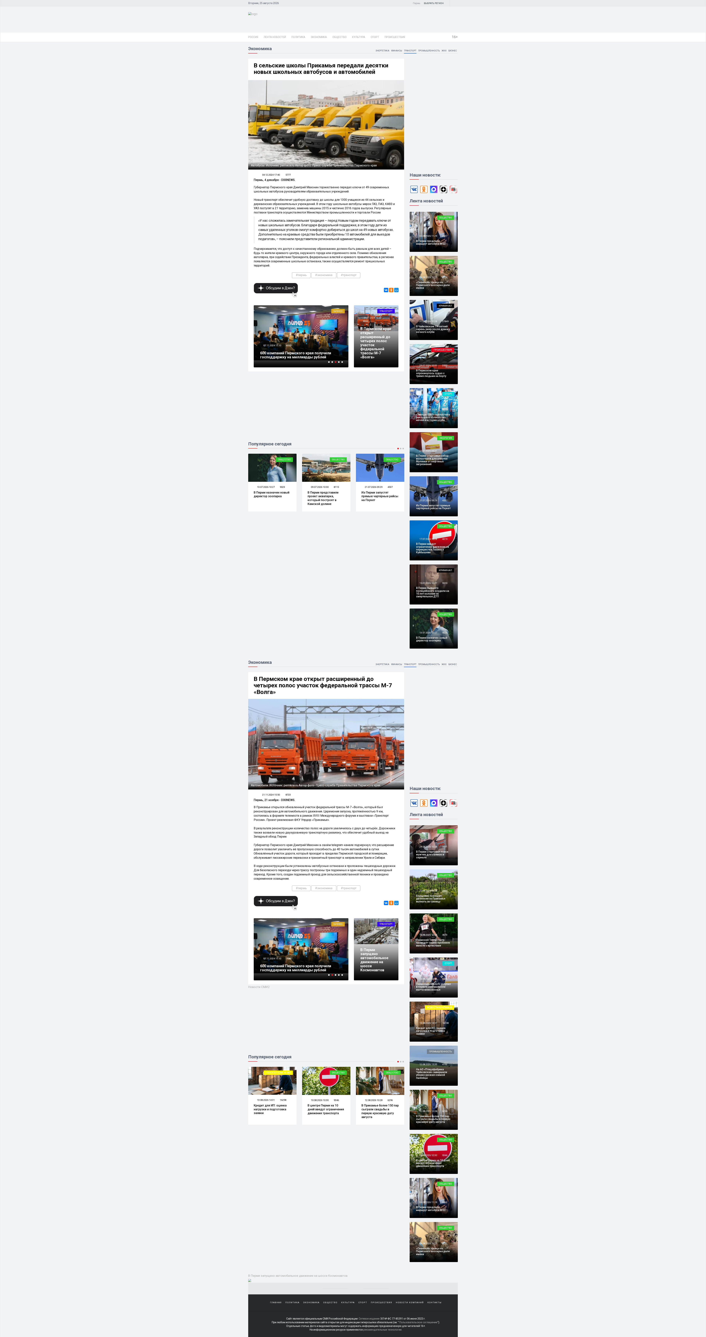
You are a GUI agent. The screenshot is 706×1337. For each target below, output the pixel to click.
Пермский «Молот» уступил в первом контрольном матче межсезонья (433, 986)
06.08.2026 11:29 (428, 236)
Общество (339, 37)
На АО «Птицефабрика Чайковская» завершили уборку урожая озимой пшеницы (431, 1073)
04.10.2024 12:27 (272, 341)
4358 (336, 487)
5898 (288, 341)
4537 (282, 487)
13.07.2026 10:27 (428, 632)
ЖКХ (444, 50)
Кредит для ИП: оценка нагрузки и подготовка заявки (430, 1031)
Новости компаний (439, 1007)
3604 (444, 890)
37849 (445, 321)
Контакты (434, 1302)
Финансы (396, 50)
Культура (358, 37)
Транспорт (410, 50)
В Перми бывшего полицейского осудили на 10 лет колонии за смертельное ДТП (432, 592)
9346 (444, 1155)
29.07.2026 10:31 (428, 365)
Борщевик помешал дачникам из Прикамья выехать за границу (430, 898)
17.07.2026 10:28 (428, 539)
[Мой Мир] (396, 290)
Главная (276, 1302)
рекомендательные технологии (382, 1329)
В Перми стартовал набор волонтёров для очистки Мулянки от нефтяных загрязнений (379, 498)
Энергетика (382, 50)
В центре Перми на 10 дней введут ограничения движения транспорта (433, 1163)
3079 (444, 409)
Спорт (375, 37)
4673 (444, 934)
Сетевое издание (369, 1318)
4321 (390, 487)
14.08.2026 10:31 (428, 979)
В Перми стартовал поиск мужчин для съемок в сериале (432, 854)
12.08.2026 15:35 (428, 1064)
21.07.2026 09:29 (265, 487)
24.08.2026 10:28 (428, 846)
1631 (444, 846)
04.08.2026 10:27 (319, 487)
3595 (444, 979)
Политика (298, 37)
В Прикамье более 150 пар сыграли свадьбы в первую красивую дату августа (272, 1111)
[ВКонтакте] (386, 290)
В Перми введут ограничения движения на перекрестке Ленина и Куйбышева (432, 548)
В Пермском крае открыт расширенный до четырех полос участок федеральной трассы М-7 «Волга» (375, 343)
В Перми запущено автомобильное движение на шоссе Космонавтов (374, 960)
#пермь (301, 275)
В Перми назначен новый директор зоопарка (431, 639)
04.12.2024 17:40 (271, 174)
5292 (390, 1100)
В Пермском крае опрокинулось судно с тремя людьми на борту (431, 373)
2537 (444, 236)
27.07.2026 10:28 (428, 409)
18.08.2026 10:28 (428, 934)
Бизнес (452, 50)
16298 (445, 1023)
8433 (365, 942)
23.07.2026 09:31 (373, 487)
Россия (253, 37)
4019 (444, 539)
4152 (444, 1064)
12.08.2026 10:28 (265, 1100)
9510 (444, 583)
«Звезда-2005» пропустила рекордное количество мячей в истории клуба (433, 417)
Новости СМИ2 (259, 987)
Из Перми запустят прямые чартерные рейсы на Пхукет (272, 496)
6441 (288, 954)
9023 (444, 632)
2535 (444, 365)
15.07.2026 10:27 (428, 583)
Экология (392, 459)
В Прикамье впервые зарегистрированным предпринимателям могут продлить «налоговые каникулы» (298, 353)
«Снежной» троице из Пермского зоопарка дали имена (323, 496)
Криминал (445, 305)
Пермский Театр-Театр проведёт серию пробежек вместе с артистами (433, 942)
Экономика (319, 37)
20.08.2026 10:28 (428, 890)
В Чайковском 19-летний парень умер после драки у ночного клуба (433, 329)
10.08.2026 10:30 (428, 1155)
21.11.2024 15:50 (372, 317)
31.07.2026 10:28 (428, 321)
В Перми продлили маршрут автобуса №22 (430, 242)
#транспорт (348, 275)
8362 (365, 321)
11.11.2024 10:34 (372, 938)
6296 (282, 1100)
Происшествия (395, 37)
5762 (336, 1100)
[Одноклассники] (391, 290)
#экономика (323, 275)
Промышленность (429, 50)
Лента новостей (275, 37)
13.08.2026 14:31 (428, 1023)
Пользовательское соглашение (418, 1322)
